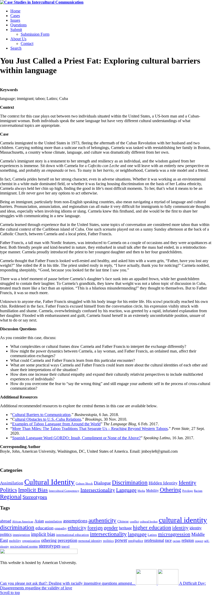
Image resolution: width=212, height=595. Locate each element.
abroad (5, 521)
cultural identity (183, 520)
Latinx (152, 535)
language (137, 534)
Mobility (152, 490)
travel (66, 546)
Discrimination (130, 482)
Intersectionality (97, 490)
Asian (39, 521)
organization (31, 541)
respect (199, 540)
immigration (21, 535)
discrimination (17, 527)
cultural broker (149, 521)
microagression (174, 534)
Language (126, 490)
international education (72, 535)
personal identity (90, 541)
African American (22, 521)
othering (49, 540)
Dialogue (102, 483)
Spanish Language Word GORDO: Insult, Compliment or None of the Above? (76, 438)
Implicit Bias (33, 490)
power (121, 540)
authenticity (102, 520)
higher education (152, 527)
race (168, 540)
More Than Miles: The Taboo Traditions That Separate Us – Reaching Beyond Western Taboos (90, 428)
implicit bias (43, 534)
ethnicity (77, 527)
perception (67, 540)
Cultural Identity (49, 482)
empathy (61, 528)
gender (111, 527)
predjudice (135, 541)
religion (187, 540)
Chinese (123, 521)
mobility (15, 541)
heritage (125, 528)
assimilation (53, 521)
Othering (170, 489)
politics (108, 541)
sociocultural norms (24, 546)
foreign (95, 527)
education (44, 527)
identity (180, 527)
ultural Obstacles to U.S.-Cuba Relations (48, 419)
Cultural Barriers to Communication (41, 414)
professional (154, 540)
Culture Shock (84, 483)
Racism (198, 490)
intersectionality (108, 534)
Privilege (187, 490)
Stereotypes (34, 497)
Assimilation (11, 483)
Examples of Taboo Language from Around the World (56, 424)
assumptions (75, 520)
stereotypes (49, 546)
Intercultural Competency (64, 490)
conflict (134, 521)
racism (176, 540)
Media (141, 490)
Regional (10, 496)
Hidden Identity (163, 483)
